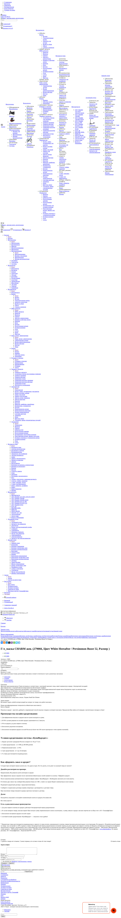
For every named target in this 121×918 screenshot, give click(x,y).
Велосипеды (15, 268)
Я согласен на (17, 861)
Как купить (11, 584)
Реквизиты (4, 878)
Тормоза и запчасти (21, 372)
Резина (17, 351)
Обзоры (3, 898)
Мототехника (15, 243)
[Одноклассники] (4, 643)
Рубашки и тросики (21, 361)
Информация (5, 883)
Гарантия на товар (6, 889)
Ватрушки (55, 636)
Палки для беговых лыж (32, 637)
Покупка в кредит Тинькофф (9, 892)
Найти (3, 916)
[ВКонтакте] (2, 643)
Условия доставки (6, 887)
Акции (10, 578)
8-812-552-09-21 (5, 16)
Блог (2, 895)
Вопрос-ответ (5, 897)
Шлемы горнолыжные (90, 637)
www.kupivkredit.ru (105, 829)
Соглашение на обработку (8, 879)
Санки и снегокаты (57, 637)
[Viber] (12, 643)
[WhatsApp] (14, 643)
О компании (4, 875)
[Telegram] (19, 643)
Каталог (10, 238)
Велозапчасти (15, 292)
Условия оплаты (5, 886)
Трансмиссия (19, 390)
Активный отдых (16, 522)
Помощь (3, 884)
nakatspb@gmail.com (8, 614)
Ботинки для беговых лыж (28, 636)
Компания (4, 873)
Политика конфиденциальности (10, 881)
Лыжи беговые (20, 637)
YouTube (9, 620)
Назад (9, 236)
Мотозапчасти (15, 495)
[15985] (6, 653)
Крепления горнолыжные (79, 636)
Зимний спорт (15, 543)
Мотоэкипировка (20, 254)
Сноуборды (66, 637)
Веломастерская (5, 890)
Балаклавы (4, 636)
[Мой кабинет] (2, 232)
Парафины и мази (45, 637)
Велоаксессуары (16, 447)
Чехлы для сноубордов (76, 637)
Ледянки (13, 637)
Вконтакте (9, 618)
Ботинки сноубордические (44, 636)
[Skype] (17, 643)
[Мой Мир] (7, 643)
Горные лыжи (62, 636)
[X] (9, 643)
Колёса (17, 297)
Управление (18, 425)
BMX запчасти (19, 311)
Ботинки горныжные (13, 636)
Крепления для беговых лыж (95, 636)
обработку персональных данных (22, 861)
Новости (3, 876)
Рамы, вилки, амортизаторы (23, 339)
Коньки (69, 636)
